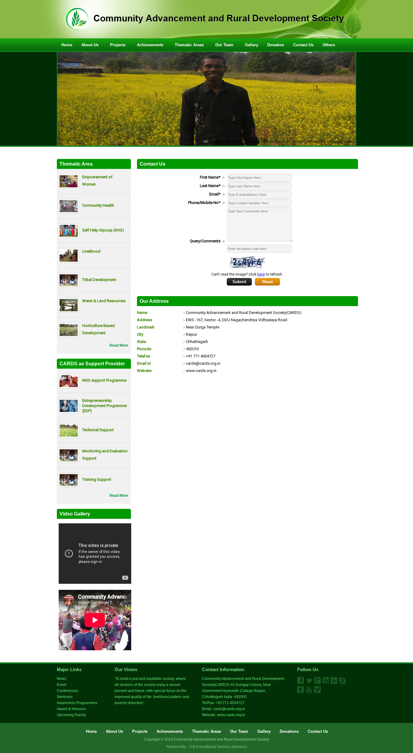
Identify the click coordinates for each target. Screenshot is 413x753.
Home (66, 45)
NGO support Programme (104, 380)
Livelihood (91, 251)
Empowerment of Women (97, 180)
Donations (289, 731)
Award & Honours (71, 709)
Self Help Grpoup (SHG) (103, 230)
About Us (90, 45)
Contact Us (303, 45)
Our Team (224, 45)
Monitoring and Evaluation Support (105, 455)
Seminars (65, 697)
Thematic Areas (189, 45)
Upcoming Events (71, 715)
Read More (118, 345)
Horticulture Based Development (98, 329)
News (61, 679)
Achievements (150, 45)
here (261, 274)
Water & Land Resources (103, 301)
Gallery (251, 45)
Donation (275, 45)
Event (61, 685)
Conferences (67, 691)
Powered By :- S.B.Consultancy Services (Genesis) (206, 747)
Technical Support (98, 430)
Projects (117, 45)
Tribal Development (99, 279)
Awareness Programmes (77, 703)
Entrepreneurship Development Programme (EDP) (104, 405)
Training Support (96, 479)
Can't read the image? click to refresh (246, 274)
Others (329, 45)
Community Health (98, 205)
